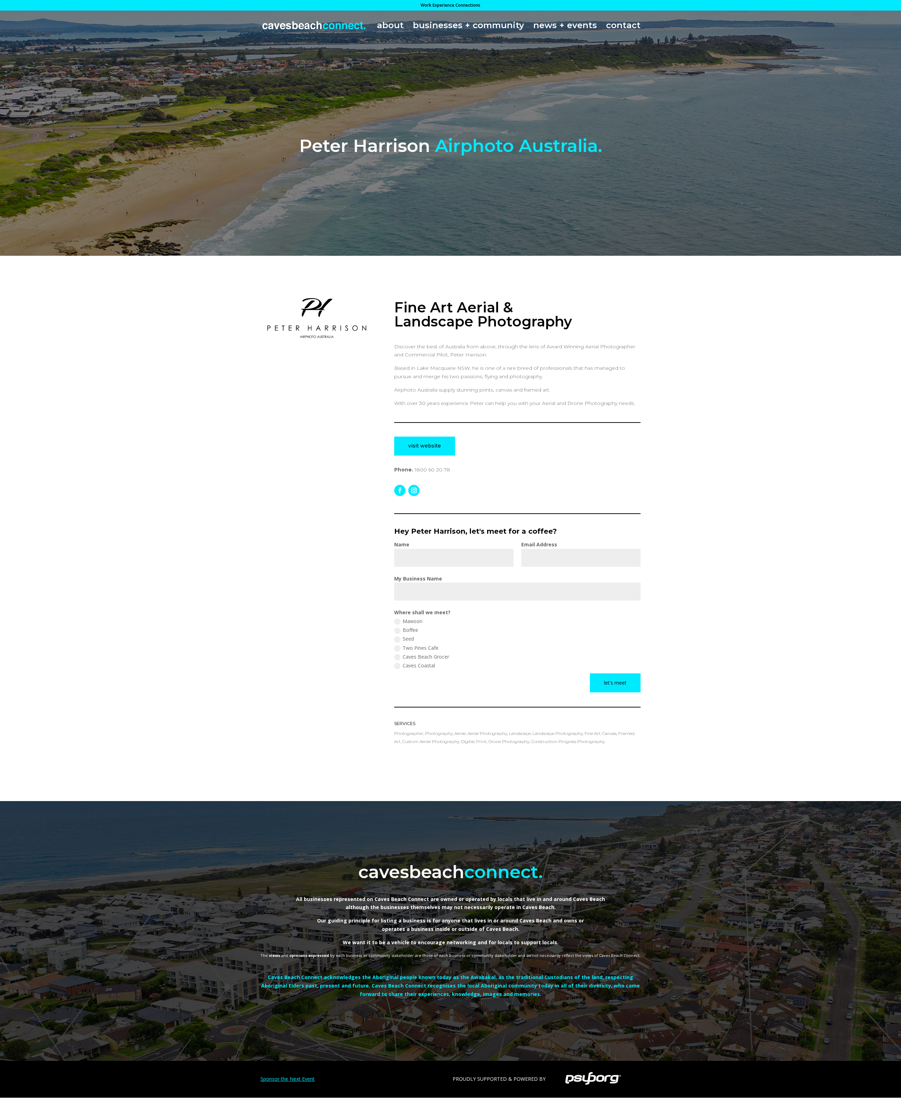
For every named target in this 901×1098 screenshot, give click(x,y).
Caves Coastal (419, 665)
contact (623, 26)
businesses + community (468, 26)
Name (401, 544)
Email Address (539, 544)
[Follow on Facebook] (399, 490)
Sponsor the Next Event (287, 1078)
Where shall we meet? (422, 612)
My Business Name (418, 578)
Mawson (412, 621)
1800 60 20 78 (432, 470)
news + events (565, 26)
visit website (424, 446)
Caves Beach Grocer (426, 656)
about (390, 26)
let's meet (615, 682)
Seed (408, 638)
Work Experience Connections (450, 5)
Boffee (410, 630)
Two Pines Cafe (421, 648)
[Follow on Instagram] (414, 490)
